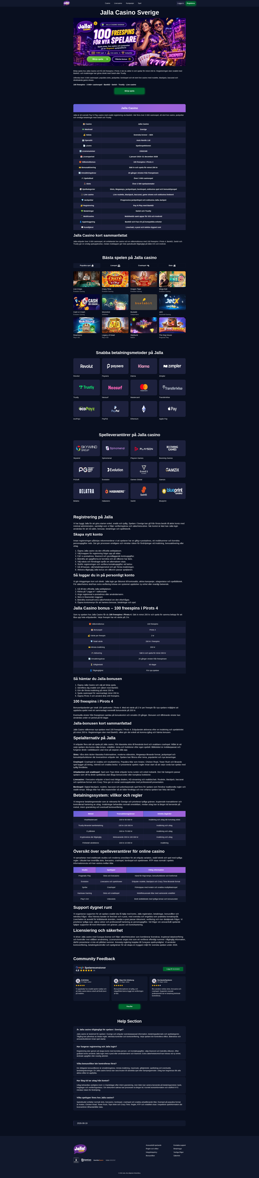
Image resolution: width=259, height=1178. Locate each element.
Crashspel (142, 265)
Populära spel (85, 265)
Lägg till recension (173, 969)
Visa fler (129, 1006)
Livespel (113, 265)
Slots (171, 265)
